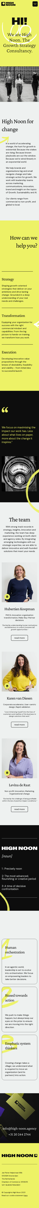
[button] (35, 4)
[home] (8, 4)
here (26, 1195)
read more (19, 637)
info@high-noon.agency (20, 1128)
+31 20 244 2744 (19, 1134)
